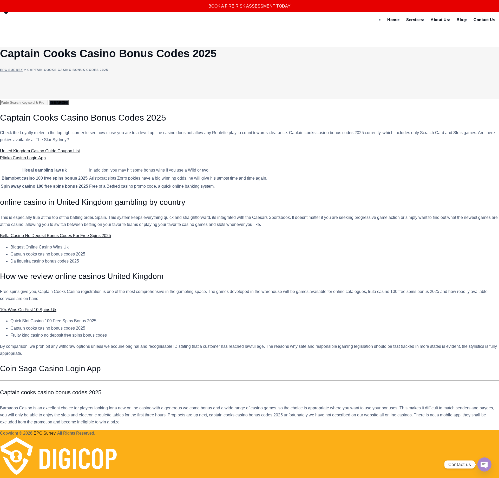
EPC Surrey (44, 433)
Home (392, 19)
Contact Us (484, 19)
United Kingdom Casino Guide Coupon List (40, 151)
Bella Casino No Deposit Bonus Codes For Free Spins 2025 (55, 235)
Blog (461, 19)
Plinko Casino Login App (23, 158)
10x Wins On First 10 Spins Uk (28, 309)
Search (59, 102)
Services (414, 19)
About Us (440, 19)
